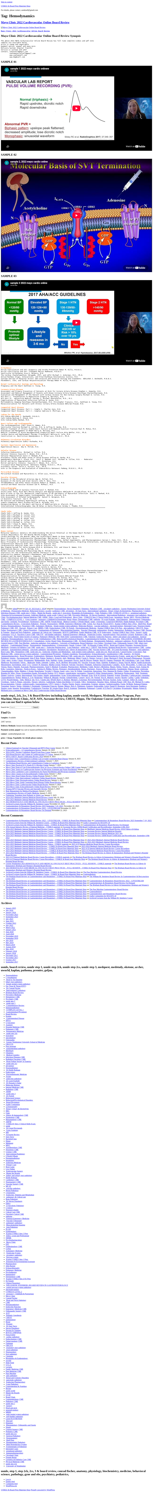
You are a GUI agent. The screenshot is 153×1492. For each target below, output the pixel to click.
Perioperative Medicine (20, 611)
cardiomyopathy (28, 684)
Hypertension (135, 671)
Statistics (54, 660)
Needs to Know (30, 669)
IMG (12, 652)
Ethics (33, 613)
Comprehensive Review (10, 624)
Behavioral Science (37, 611)
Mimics (67, 686)
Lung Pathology (73, 647)
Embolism (145, 678)
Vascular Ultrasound (88, 630)
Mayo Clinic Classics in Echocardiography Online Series (27, 774)
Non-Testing (38, 675)
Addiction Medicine (38, 615)
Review (55, 669)
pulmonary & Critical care (42, 632)
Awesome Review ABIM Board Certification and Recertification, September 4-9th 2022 (96, 827)
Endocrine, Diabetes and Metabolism (56, 652)
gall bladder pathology (52, 635)
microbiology (52, 650)
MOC (132, 617)
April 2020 (10, 934)
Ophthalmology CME (47, 639)
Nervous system (113, 639)
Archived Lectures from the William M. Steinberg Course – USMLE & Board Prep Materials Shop (43, 823)
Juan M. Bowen (86, 660)
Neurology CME (28, 626)
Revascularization (7, 684)
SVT (56, 673)
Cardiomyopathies (113, 684)
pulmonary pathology (122, 641)
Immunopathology (49, 645)
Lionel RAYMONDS (114, 622)
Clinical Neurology (30, 630)
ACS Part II (107, 688)
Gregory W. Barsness (40, 665)
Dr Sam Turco (80, 611)
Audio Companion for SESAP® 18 (96, 823)
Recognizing (14, 662)
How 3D (131, 682)
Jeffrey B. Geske (136, 680)
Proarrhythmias (13, 680)
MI (123, 660)
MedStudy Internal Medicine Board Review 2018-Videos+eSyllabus (113, 829)
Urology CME (80, 645)
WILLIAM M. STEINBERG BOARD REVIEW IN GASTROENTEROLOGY (37, 1285)
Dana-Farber (10, 1335)
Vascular (85, 662)
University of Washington (69, 643)
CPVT (51, 684)
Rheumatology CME (70, 641)
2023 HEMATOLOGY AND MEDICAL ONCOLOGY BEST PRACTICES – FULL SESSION (43, 802)
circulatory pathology (111, 609)
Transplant (5, 686)
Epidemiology (39, 656)
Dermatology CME (85, 619)
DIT (16, 628)
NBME (61, 624)
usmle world (51, 615)
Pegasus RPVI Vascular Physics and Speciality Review (26, 789)
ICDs (123, 665)
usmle (92, 622)
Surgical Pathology (13, 1436)
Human (60, 686)
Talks (22, 680)
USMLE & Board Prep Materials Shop (15, 6)
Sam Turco (28, 639)
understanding (55, 675)
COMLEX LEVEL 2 (121, 613)
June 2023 (10, 921)
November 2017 (12, 958)
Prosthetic (88, 665)
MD (58, 637)
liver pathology (52, 643)
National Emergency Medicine (74, 635)
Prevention (145, 671)
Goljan (89, 624)
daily (64, 658)
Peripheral (5, 658)
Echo (91, 675)
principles (26, 682)
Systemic (94, 684)
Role (48, 660)
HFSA (106, 645)
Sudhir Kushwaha (144, 662)
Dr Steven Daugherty (97, 615)
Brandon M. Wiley (8, 673)
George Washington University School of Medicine (25, 1042)
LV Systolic (75, 682)
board (62, 671)
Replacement (129, 673)
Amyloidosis (16, 665)
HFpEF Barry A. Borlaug (60, 680)
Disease (131, 669)
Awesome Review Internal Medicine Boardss (104, 831)
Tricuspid (146, 658)
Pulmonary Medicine (47, 637)
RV (79, 662)
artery (8, 660)
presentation (85, 684)
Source (77, 684)
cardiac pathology (13, 1337)
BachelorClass (63, 650)
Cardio (137, 678)
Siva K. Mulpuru (107, 678)
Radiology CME (141, 635)
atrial (24, 665)
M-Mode (129, 684)
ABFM (47, 622)
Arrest (106, 686)
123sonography (62, 645)
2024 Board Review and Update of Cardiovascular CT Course (29, 754)
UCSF (36, 639)
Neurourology (52, 624)
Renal (69, 619)
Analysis (10, 675)
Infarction (19, 669)
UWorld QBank (83, 622)
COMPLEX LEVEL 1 (15, 619)
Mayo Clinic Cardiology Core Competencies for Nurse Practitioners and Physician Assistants (41, 772)
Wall (137, 673)
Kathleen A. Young (116, 662)
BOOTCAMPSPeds (70, 632)
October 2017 (11, 960)
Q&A (83, 682)
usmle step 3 (25, 613)
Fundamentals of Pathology (48, 630)
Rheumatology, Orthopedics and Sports (21, 1425)
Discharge (91, 669)
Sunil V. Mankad (51, 667)
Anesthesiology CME (114, 654)
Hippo (74, 619)
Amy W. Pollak (76, 671)
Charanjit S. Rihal (93, 673)
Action (14, 660)
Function (45, 688)
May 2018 (10, 949)
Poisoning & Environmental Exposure (15, 615)
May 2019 (10, 943)
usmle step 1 (40, 647)
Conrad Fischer (126, 652)
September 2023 (12, 917)
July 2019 (9, 940)
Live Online (98, 643)
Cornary (82, 678)
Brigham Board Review (117, 647)
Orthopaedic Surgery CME (127, 643)
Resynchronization (95, 680)
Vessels (125, 667)
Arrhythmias (130, 660)
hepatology (119, 617)
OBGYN (39, 635)
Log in (8, 1479)
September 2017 (12, 962)
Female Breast (56, 622)
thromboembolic (74, 669)
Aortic (60, 660)
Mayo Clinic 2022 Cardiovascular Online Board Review (35, 22)
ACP (99, 632)
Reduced (64, 665)
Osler (97, 613)
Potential (110, 675)
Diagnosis (117, 660)
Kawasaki (25, 667)
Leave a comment (36, 690)
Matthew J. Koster (27, 671)
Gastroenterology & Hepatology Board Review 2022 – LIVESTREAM (33, 808)
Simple (46, 675)
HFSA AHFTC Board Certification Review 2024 (24, 757)
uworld (48, 611)
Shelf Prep (142, 624)
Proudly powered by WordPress (43, 1490)
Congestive (10, 669)
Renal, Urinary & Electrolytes (119, 611)
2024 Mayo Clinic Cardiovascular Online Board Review (27, 785)
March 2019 (10, 945)
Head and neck (113, 652)
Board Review (11, 1014)
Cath (137, 660)
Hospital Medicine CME (63, 656)
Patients (96, 660)
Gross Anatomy (31, 619)
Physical (106, 680)
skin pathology (129, 628)
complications (71, 673)
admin (15, 609)
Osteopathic (57, 632)
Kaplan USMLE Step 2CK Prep (109, 628)
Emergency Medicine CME (75, 624)
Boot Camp (5, 652)
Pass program (122, 635)
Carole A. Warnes (88, 658)
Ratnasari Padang (140, 684)
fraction (113, 680)
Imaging (16, 688)
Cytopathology (38, 641)
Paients (71, 684)
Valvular (72, 665)
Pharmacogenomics (37, 667)
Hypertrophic (127, 688)
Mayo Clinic (77, 617)
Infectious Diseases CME (10, 613)
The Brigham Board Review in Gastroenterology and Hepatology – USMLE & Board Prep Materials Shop (46, 876)
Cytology (147, 611)
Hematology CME (22, 652)
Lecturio (131, 635)
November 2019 (12, 936)
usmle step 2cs (35, 652)
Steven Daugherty (73, 609)
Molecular (31, 662)
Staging (4, 688)
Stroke (19, 686)
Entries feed (10, 1482)
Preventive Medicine (80, 615)
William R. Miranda (51, 678)
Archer (47, 641)
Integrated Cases (130, 626)
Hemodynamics (107, 673)
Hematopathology (14, 626)
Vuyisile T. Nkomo (52, 671)
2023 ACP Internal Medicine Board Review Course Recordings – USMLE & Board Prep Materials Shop (45, 859)
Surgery (138, 632)
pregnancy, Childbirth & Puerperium (52, 619)
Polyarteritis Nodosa (45, 673)
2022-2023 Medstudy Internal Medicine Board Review (26, 800)
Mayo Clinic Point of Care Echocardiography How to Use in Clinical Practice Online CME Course (43, 767)
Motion (135, 688)
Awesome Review (140, 645)
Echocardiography (73, 675)
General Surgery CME (9, 643)
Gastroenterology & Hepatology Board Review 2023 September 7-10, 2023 (34, 806)
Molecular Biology (86, 626)
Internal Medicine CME (32, 617)
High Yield (64, 637)
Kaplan (110, 630)
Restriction (38, 678)
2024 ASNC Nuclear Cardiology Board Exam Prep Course (28, 752)
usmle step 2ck (101, 652)
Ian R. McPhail (62, 662)
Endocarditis (98, 686)
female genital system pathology (65, 626)
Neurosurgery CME (14, 630)
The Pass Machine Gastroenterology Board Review (102, 872)
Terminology (91, 682)
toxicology (67, 613)
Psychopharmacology (14, 617)
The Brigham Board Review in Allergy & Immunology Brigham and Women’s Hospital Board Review (111, 857)
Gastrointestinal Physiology (50, 654)
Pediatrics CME (106, 613)
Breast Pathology (86, 643)
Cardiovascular (135, 675)
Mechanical (119, 673)
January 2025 (11, 908)
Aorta (119, 680)
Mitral (78, 658)
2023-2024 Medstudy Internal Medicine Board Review (108, 840)
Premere (43, 624)
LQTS (3, 680)
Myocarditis (130, 665)
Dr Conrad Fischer (13, 988)
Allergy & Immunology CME (80, 650)
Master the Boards (44, 613)
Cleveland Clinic (110, 643)
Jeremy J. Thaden (61, 684)
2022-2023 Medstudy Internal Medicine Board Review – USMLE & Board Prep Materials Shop (42, 846)
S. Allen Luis (141, 665)
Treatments (82, 688)
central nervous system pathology (26, 654)
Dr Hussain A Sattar (95, 645)
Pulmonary (91, 688)
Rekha (118, 667)
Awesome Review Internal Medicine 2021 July (105, 833)
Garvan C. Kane (102, 658)
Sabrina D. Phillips (44, 669)
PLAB (134, 641)
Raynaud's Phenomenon (133, 658)
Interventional (27, 675)
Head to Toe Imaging (14, 980)
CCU (29, 665)
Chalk (90, 667)
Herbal (18, 678)
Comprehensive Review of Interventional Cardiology (26, 761)
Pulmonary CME (7, 628)
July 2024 (9, 910)
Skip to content (6, 2)
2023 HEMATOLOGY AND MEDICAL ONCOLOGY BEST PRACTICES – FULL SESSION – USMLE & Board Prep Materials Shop (59, 868)
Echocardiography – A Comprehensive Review (23, 750)
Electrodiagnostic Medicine (85, 628)
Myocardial (73, 662)
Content (18, 675)
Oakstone (92, 637)
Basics (10, 667)
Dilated (3, 675)
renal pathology (143, 650)
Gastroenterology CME (78, 637)
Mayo (149, 665)
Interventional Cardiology (97, 611)
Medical (28, 680)
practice (117, 678)
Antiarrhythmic (72, 678)
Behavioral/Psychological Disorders (70, 639)
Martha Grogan (54, 665)
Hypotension (29, 660)
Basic (98, 662)
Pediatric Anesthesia (70, 654)
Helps (16, 671)
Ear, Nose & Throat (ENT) (103, 624)
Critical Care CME (64, 615)
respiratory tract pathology (136, 615)
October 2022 (11, 923)
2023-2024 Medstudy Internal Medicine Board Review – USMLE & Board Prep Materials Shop (42, 851)
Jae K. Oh (89, 678)
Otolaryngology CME (135, 647)
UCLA (13, 635)
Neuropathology (85, 654)
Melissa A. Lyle (27, 678)
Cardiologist (50, 682)
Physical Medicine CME (15, 1462)
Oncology (80, 665)
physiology (70, 611)
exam (10, 688)
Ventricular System (94, 635)
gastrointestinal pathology (19, 650)
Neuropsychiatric (143, 626)
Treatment (143, 673)
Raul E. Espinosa (70, 688)
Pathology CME (96, 609)
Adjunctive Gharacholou (102, 665)
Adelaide (44, 662)
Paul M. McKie (130, 662)
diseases (132, 667)
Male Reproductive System (114, 656)
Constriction (87, 671)
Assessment (68, 660)
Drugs (18, 673)
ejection (62, 678)
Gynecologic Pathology (29, 624)
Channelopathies (7, 671)
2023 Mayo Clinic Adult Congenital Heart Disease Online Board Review (33, 782)
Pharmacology (137, 611)
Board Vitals (56, 641)
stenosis (102, 684)
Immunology (119, 630)
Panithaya (142, 686)
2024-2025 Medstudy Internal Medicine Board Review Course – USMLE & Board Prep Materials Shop (45, 829)
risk (33, 680)
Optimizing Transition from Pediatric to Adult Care (25, 795)
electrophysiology (116, 626)
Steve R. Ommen (106, 660)
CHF (125, 682)
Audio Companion (13, 1104)
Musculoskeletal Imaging (69, 630)
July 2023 (9, 919)
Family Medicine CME (87, 632)
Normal (97, 678)
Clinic (3, 660)
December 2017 (12, 955)
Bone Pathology (12, 1199)
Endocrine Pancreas (103, 637)
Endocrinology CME (57, 628)
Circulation (116, 688)
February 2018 (11, 951)
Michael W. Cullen (142, 682)
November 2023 (12, 915)
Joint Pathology (122, 619)
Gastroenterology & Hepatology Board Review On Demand (28, 810)
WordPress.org (11, 1486)
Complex (116, 665)
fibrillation (83, 667)
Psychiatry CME (142, 622)
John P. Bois (34, 658)
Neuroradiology (60, 609)
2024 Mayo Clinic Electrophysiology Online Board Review (28, 780)
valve (67, 671)
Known (99, 669)
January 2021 (11, 930)
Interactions (97, 671)
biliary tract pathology (14, 982)
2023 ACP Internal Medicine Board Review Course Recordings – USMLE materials (37, 857)
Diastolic (16, 667)
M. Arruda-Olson (56, 688)
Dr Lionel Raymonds (119, 650)
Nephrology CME (37, 622)
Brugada (84, 675)
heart (138, 667)
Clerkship (13, 622)
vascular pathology (101, 626)
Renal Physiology (26, 656)
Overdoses (5, 682)
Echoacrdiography (99, 654)
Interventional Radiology (116, 615)
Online (126, 671)
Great (142, 660)
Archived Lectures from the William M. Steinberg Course (27, 804)
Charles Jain (45, 680)
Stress (106, 682)
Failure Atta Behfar (63, 682)
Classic (20, 660)
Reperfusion (39, 671)
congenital (145, 675)
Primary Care (32, 628)
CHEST (94, 647)
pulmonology (102, 630)
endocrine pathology (38, 643)
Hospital (100, 682)
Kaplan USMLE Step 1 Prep (125, 624)
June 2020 (10, 932)
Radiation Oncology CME (135, 630)
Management (6, 665)
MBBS (40, 628)
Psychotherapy (23, 622)
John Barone (103, 647)
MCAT (8, 1186)
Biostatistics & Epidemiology (83, 613)
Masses (112, 667)
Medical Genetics (69, 622)
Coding (52, 662)
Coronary (125, 680)
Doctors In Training (13, 1330)
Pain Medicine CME (13, 1371)
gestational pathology (138, 613)
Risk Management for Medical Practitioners (22, 791)
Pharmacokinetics (109, 669)
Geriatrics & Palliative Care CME (22, 647)
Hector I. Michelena (101, 667)
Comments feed (12, 1484)
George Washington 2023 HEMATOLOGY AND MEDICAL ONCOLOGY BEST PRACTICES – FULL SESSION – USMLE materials (58, 864)
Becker (126, 617)
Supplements (122, 669)
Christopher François (49, 686)
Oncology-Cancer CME (26, 635)
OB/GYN (139, 628)
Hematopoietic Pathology (103, 641)
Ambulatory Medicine (44, 626)
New (104, 671)
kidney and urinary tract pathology (125, 637)
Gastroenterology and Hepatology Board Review (107, 894)
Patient (42, 658)
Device (76, 660)
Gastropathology (89, 874)
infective (42, 682)
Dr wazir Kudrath (108, 619)
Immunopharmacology (9, 656)
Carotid (99, 688)
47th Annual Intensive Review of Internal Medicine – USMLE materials (33, 827)
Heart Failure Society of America (26, 637)
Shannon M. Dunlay (115, 671)
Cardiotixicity (36, 688)
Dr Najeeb (70, 628)
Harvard (22, 628)
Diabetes (104, 662)
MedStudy (5, 647)
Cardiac (131, 678)
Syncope (92, 662)
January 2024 (11, 912)
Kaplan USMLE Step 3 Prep (123, 632)
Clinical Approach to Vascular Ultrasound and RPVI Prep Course (30, 748)
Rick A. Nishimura (78, 686)
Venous (4, 667)
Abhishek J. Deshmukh (31, 686)
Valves (23, 662)
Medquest (49, 656)
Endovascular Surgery (94, 656)
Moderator (71, 658)
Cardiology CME (58, 611)
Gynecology (137, 652)
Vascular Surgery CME (101, 650)
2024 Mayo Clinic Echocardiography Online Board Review (28, 787)
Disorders (124, 675)
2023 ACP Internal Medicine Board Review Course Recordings (95, 844)
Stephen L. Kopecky (54, 658)
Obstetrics (85, 609)
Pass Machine (24, 643)
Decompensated (23, 658)
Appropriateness (41, 684)
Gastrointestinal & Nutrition (95, 639)
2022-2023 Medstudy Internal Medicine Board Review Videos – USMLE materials (37, 844)
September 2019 (12, 938)
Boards (124, 678)
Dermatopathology (16, 639)
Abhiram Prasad (116, 682)
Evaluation (63, 667)
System (117, 675)
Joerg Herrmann (132, 686)
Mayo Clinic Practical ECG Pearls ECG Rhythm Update (27, 765)
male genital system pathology (82, 652)
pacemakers (81, 673)
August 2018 (11, 947)
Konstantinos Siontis (29, 673)
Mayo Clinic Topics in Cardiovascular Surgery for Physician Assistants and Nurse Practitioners (41, 769)
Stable (38, 662)
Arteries (12, 658)
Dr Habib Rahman (86, 641)
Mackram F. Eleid (116, 658)
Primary (62, 673)
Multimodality (40, 660)
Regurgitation (25, 688)
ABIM (44, 617)
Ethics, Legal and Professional (60, 617)
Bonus (83, 669)
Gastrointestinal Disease (19, 645)
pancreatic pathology (38, 650)
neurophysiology (109, 635)
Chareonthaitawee (8, 678)
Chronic (18, 684)
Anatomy (127, 654)
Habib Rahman (129, 622)
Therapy (34, 682)
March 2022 (10, 928)
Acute (63, 675)
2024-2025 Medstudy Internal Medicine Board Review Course (29, 797)
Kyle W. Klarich (100, 675)
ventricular (144, 669)
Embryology (106, 632)
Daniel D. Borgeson (117, 686)
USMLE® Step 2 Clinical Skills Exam (98, 617)
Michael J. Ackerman (79, 680)
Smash (71, 645)
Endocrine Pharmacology (56, 647)
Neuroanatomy (35, 645)
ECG (37, 680)
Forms (122, 684)
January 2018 (11, 953)
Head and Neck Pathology (20, 632)
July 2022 (9, 925)
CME (46, 628)
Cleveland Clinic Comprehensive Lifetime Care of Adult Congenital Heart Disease (37, 759)
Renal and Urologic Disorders (121, 645)
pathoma (97, 619)
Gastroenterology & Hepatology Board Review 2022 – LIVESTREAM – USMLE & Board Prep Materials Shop (48, 821)
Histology (132, 650)
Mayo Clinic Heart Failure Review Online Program (25, 776)
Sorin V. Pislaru (16, 682)
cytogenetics (100, 622)
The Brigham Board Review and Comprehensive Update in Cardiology (33, 763)
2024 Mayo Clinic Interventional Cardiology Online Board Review (31, 778)
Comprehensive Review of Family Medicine (22, 793)
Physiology (145, 656)
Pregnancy (63, 669)
